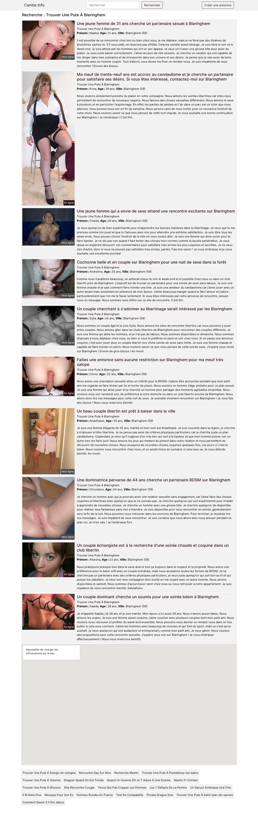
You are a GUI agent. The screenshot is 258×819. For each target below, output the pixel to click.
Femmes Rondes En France (94, 795)
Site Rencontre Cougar (79, 787)
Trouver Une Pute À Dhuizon (41, 787)
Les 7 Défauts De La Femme (168, 787)
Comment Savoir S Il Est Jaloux (43, 802)
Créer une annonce (217, 5)
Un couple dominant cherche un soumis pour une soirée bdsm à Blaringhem (148, 596)
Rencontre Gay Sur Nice (95, 773)
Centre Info (34, 5)
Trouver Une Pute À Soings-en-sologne (49, 773)
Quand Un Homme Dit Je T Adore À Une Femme (139, 780)
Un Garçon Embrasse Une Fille (210, 787)
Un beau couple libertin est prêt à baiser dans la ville (126, 411)
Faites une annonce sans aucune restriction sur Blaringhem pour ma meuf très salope (150, 362)
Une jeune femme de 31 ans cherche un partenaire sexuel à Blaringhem (143, 23)
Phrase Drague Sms (160, 795)
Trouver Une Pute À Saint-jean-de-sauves (204, 795)
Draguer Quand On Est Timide (84, 780)
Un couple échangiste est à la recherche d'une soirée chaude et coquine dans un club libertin (153, 547)
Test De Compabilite (129, 795)
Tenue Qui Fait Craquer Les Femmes (122, 787)
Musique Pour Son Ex (59, 795)
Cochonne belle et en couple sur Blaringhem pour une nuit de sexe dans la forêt (151, 262)
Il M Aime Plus (31, 795)
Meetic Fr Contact (186, 780)
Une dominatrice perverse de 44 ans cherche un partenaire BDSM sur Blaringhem (153, 480)
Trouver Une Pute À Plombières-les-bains (170, 773)
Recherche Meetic (126, 773)
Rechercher (152, 5)
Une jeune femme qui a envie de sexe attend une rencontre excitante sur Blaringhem (156, 211)
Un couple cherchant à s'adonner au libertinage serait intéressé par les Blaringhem (154, 308)
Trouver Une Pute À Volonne (41, 780)
